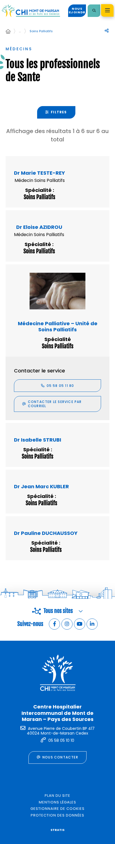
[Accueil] (8, 31)
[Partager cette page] (107, 31)
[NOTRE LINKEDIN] (92, 624)
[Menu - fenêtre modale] (107, 10)
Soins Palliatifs (41, 31)
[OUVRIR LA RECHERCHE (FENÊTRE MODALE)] (94, 10)
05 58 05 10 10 (61, 740)
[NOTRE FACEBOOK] (54, 624)
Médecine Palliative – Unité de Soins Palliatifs (57, 326)
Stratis (57, 830)
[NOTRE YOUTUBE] (79, 624)
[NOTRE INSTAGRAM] (67, 624)
